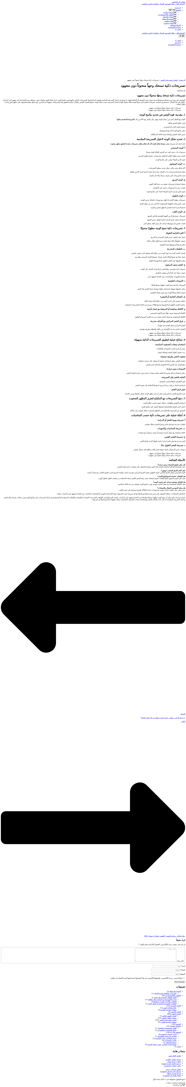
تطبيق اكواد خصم (175, 1056)
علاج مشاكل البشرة (169, 1008)
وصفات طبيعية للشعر (169, 1022)
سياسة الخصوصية (174, 27)
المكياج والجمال (168, 17)
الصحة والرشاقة (168, 19)
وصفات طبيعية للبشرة (168, 1010)
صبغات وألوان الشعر (169, 1018)
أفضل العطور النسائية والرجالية (165, 997)
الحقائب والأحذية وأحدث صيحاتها (165, 1002)
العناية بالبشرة (169, 23)
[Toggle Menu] (170, 10)
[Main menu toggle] (181, 36)
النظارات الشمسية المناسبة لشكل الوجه (162, 1004)
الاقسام (178, 10)
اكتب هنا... (179, 961)
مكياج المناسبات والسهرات (167, 1030)
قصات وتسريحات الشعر (168, 80)
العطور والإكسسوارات (166, 15)
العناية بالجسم (176, 1012)
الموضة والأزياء (168, 12)
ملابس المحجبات (171, 1040)
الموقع (183, 974)
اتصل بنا (178, 29)
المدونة (178, 1024)
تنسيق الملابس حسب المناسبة (166, 1038)
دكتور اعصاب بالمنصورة (172, 1066)
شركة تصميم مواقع (174, 1073)
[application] (174, 10)
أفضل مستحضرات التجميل (167, 1028)
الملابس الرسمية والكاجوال (167, 1036)
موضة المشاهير (171, 1042)
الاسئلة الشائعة (175, 25)
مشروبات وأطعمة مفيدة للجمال (165, 993)
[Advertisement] (93, 62)
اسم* (183, 966)
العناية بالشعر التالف (169, 1016)
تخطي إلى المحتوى (178, 2)
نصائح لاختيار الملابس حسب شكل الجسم (162, 1044)
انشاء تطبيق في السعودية (172, 1075)
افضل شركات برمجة (173, 1069)
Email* (182, 970)
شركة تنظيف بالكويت (173, 1059)
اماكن (179, 1046)
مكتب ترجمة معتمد (174, 1061)
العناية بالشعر (169, 21)
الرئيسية (178, 8)
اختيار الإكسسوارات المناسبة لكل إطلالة (162, 999)
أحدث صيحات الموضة (169, 1034)
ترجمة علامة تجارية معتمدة (171, 1064)
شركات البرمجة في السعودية (170, 1071)
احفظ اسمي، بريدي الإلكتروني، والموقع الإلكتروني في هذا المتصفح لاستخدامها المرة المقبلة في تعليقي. (146, 978)
